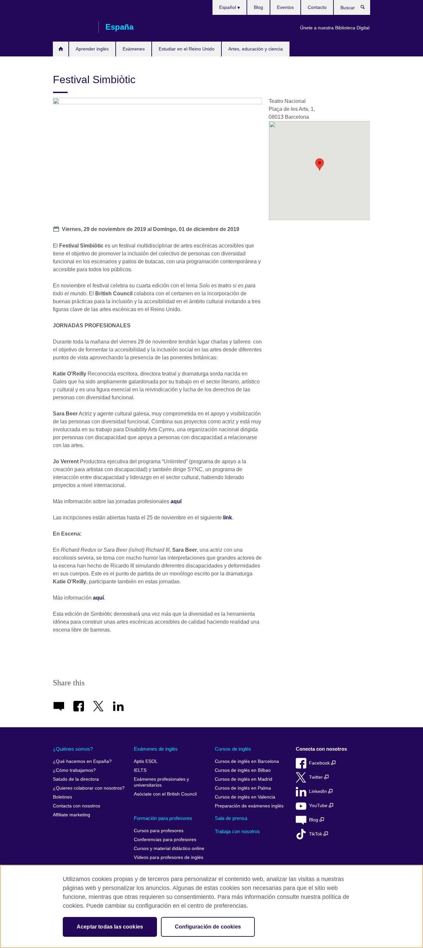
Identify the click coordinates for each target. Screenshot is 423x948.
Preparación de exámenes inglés (249, 805)
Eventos (285, 7)
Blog (258, 7)
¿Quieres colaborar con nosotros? (89, 788)
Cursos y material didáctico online (169, 848)
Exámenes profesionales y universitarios (161, 782)
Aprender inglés (92, 48)
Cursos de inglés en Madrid (243, 779)
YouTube (319, 805)
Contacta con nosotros (76, 805)
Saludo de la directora (76, 779)
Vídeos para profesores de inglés (168, 857)
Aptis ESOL (146, 761)
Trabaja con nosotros (237, 831)
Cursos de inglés (233, 749)
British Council (72, 27)
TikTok (316, 834)
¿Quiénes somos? (73, 749)
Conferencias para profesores (165, 839)
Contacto (317, 7)
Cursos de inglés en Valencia (245, 797)
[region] (211, 906)
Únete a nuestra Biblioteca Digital (334, 27)
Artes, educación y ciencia (255, 48)
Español (228, 7)
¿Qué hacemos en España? (82, 761)
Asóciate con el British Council (165, 794)
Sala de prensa (231, 818)
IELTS (140, 770)
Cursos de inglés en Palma (243, 788)
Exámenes (134, 48)
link (227, 517)
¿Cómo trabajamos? (74, 770)
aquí (177, 501)
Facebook (320, 763)
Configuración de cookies (208, 927)
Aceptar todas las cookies (110, 927)
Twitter (316, 777)
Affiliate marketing (71, 814)
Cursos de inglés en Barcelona (247, 761)
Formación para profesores (163, 818)
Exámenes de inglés (156, 749)
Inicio (60, 49)
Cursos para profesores (158, 830)
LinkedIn (318, 791)
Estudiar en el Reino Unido (186, 48)
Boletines (62, 797)
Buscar (366, 8)
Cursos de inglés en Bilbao (243, 770)
